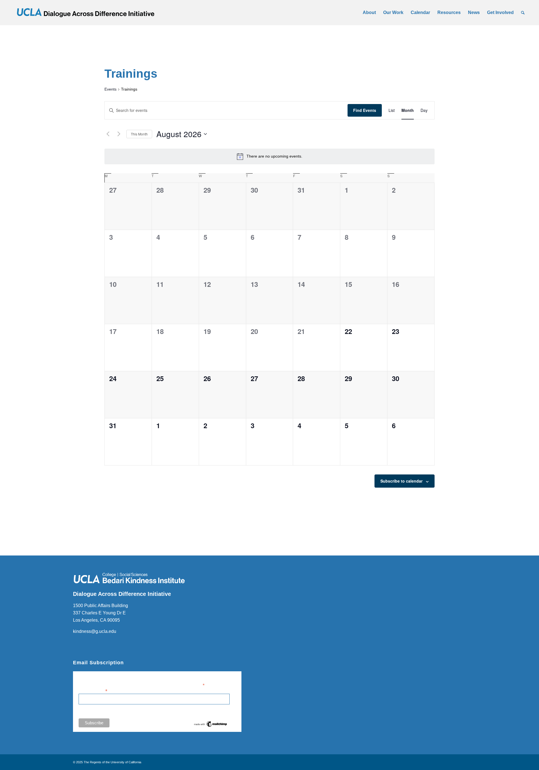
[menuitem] (369, 12)
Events (110, 89)
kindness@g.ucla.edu (94, 631)
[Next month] (118, 134)
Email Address (93, 690)
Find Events (364, 110)
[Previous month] (107, 134)
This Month (139, 134)
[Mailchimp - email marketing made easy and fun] (210, 726)
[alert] (269, 156)
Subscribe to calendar (401, 481)
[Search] (522, 12)
